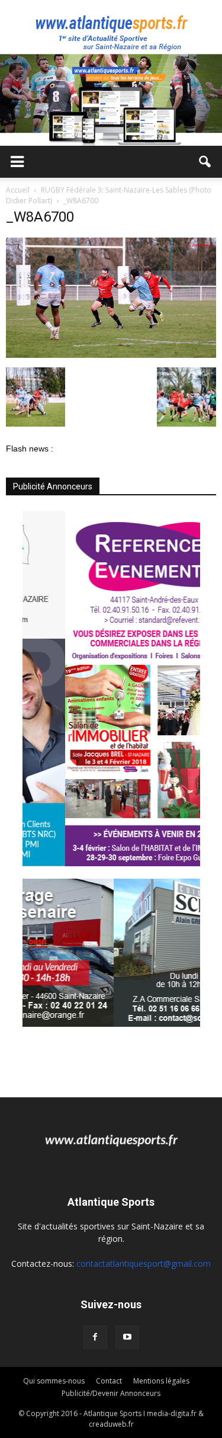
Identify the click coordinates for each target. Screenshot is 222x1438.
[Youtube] (127, 1337)
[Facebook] (95, 1337)
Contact (109, 1381)
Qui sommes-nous (54, 1381)
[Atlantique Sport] (111, 27)
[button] (205, 162)
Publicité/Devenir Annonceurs (111, 1393)
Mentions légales (161, 1381)
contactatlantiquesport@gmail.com (143, 1263)
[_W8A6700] (111, 355)
